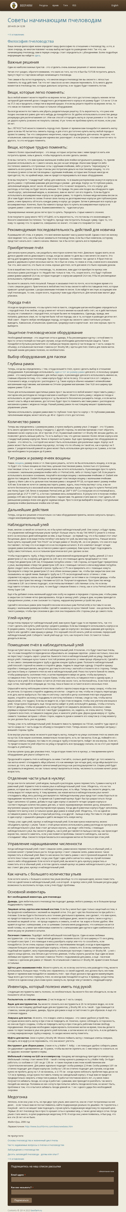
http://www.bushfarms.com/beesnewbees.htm (49, 1126)
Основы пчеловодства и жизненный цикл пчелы (33, 1140)
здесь (37, 55)
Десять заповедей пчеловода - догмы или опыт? (33, 1154)
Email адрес (18, 1174)
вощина (19, 463)
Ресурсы (43, 5)
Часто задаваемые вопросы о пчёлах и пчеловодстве (36, 1145)
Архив (55, 5)
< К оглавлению (16, 34)
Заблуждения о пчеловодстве (23, 1149)
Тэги (65, 5)
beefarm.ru (36, 1210)
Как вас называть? (22, 1187)
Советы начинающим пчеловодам (55, 20)
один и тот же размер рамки (70, 371)
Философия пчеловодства (31, 41)
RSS (74, 5)
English (114, 5)
